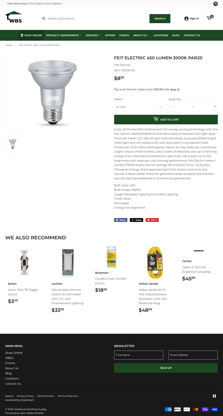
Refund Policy (45, 396)
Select (118, 99)
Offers (110, 35)
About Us (140, 35)
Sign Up (166, 368)
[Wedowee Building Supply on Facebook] (214, 396)
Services (92, 35)
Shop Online (33, 35)
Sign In (194, 18)
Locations (160, 35)
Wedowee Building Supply (30, 409)
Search (162, 18)
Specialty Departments (63, 35)
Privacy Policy (25, 396)
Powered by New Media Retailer (24, 413)
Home (8, 45)
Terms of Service (68, 396)
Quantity (175, 99)
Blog (176, 35)
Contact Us (192, 35)
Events (124, 35)
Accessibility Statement (19, 400)
